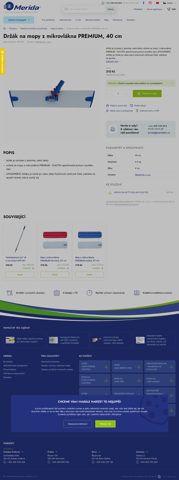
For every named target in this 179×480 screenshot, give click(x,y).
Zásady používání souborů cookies (57, 369)
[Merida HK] (22, 7)
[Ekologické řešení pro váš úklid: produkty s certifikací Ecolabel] (53, 340)
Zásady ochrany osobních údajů (55, 365)
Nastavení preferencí (77, 424)
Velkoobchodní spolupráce (15, 365)
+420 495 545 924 (16, 462)
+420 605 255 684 (149, 462)
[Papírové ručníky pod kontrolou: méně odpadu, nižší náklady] (96, 340)
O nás (78, 20)
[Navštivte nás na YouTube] (157, 3)
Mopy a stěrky (57, 28)
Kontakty (131, 20)
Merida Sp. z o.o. (43, 42)
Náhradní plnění (92, 20)
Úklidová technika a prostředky (33, 28)
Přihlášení (138, 9)
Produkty (13, 28)
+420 (113, 3)
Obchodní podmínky (50, 361)
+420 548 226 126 (104, 462)
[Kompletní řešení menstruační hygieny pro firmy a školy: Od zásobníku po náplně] (140, 340)
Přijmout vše (105, 424)
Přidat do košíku (149, 93)
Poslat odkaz (140, 105)
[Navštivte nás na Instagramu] (150, 3)
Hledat (111, 9)
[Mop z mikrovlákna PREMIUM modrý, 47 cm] (89, 239)
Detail (20, 274)
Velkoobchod (65, 20)
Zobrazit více (112, 61)
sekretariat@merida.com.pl (126, 204)
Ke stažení (8, 361)
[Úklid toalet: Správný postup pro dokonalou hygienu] (10, 340)
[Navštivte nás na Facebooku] (143, 3)
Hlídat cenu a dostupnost (121, 111)
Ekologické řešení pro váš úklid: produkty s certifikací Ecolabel (70, 340)
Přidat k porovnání (118, 105)
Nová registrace (154, 9)
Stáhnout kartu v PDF (149, 111)
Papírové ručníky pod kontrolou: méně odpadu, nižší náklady (113, 340)
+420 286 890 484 (60, 462)
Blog (106, 20)
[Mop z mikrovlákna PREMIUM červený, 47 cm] (54, 239)
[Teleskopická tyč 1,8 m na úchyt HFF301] (20, 239)
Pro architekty (48, 20)
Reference (117, 20)
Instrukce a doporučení (13, 373)
